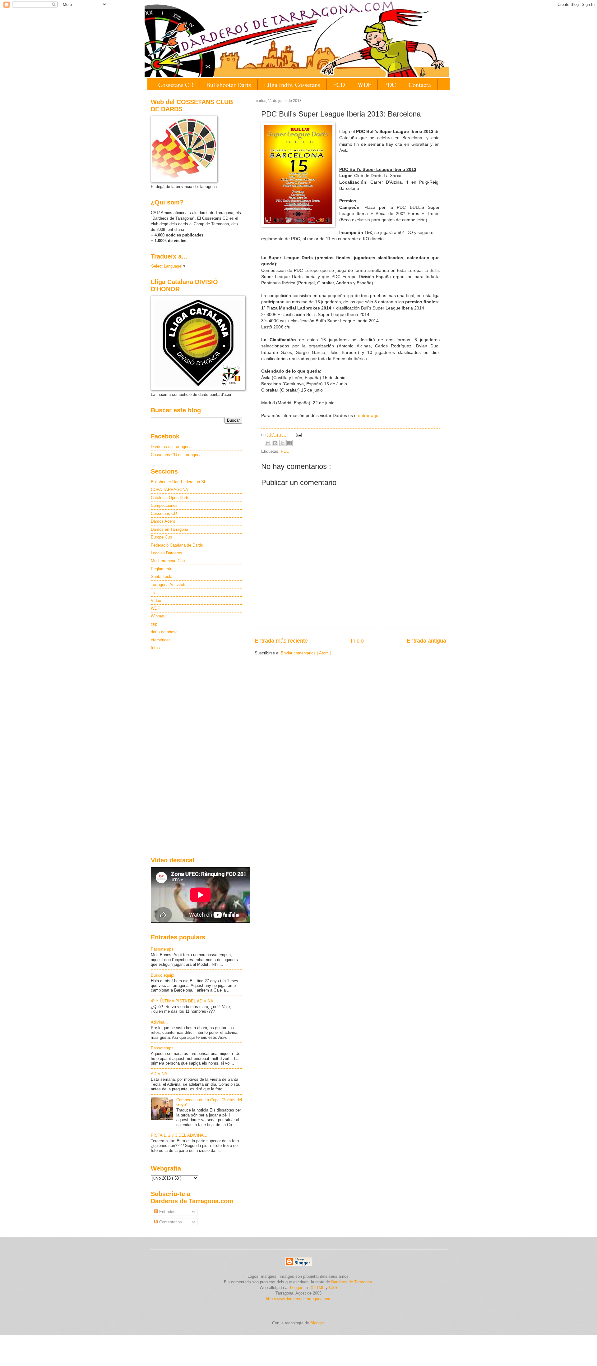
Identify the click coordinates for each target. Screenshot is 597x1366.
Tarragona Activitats (169, 584)
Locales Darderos (166, 553)
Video (156, 600)
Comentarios (170, 1222)
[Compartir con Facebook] (289, 443)
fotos (155, 647)
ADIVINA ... (161, 1073)
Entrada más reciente (281, 641)
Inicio (357, 641)
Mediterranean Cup (168, 560)
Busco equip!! (163, 975)
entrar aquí (369, 415)
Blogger (317, 1323)
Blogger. (296, 1287)
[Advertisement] (196, 754)
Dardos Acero (163, 521)
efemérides (161, 640)
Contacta (420, 84)
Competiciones (164, 505)
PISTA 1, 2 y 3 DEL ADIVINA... (179, 1135)
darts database (164, 632)
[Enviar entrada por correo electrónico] (298, 434)
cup (154, 624)
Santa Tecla (161, 576)
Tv (153, 592)
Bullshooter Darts (228, 84)
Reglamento (161, 568)
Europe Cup (161, 537)
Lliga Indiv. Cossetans (292, 84)
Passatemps (162, 949)
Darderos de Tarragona (171, 446)
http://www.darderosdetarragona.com (298, 1298)
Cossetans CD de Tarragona (176, 454)
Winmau (158, 616)
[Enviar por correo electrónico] (268, 443)
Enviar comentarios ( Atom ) (306, 653)
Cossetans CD (175, 84)
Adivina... (159, 1022)
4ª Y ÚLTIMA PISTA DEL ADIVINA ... (184, 1001)
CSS (333, 1287)
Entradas (166, 1211)
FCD (339, 84)
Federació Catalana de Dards (177, 545)
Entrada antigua (426, 641)
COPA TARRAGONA (169, 489)
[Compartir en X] (282, 443)
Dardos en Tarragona (169, 529)
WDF (364, 84)
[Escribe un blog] (275, 443)
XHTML (317, 1287)
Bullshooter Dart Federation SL (178, 481)
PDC (390, 84)
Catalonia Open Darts (170, 497)
